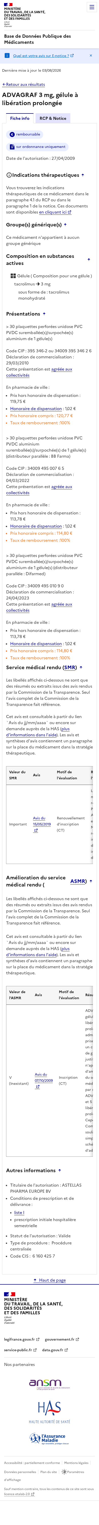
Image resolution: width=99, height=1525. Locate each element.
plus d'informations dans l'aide (38, 732)
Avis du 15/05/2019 (42, 821)
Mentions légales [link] (76, 1463)
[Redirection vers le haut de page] (84, 175)
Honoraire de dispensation (36, 409)
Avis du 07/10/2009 (44, 1077)
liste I (19, 1212)
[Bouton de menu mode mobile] (92, 7)
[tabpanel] (49, 698)
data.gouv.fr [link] (52, 1350)
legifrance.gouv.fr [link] (19, 1339)
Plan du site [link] (48, 1472)
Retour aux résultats (25, 84)
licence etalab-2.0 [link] (17, 1494)
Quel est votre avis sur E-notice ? (41, 56)
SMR (69, 667)
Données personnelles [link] (20, 1472)
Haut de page (52, 1280)
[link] (49, 39)
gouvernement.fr (59, 1339)
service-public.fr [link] (18, 1350)
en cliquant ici (53, 212)
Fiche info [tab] (19, 118)
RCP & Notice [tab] (53, 118)
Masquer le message (91, 55)
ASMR (77, 881)
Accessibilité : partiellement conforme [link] (32, 1463)
